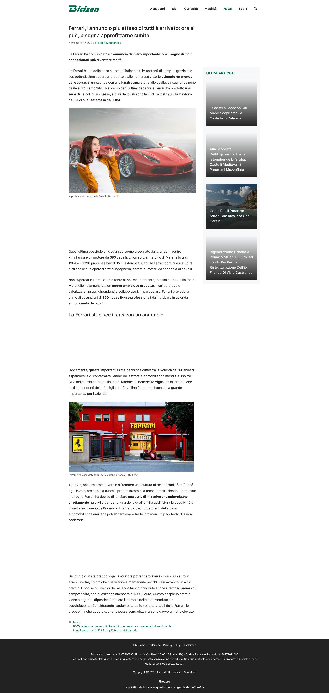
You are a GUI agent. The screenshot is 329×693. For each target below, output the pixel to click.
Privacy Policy (171, 645)
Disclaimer (189, 645)
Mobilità (211, 8)
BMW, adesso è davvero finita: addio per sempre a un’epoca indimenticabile (122, 626)
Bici (174, 8)
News (227, 8)
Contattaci (190, 672)
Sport (243, 8)
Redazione (154, 645)
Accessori (157, 8)
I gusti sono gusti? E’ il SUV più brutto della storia (105, 630)
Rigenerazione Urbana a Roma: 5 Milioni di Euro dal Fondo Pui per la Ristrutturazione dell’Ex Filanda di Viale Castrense (231, 262)
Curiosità (191, 8)
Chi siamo (139, 645)
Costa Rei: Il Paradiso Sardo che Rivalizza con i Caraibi (230, 216)
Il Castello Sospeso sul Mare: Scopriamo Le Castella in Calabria (228, 113)
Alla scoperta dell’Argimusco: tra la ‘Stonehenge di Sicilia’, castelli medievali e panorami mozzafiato (228, 159)
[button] (255, 9)
